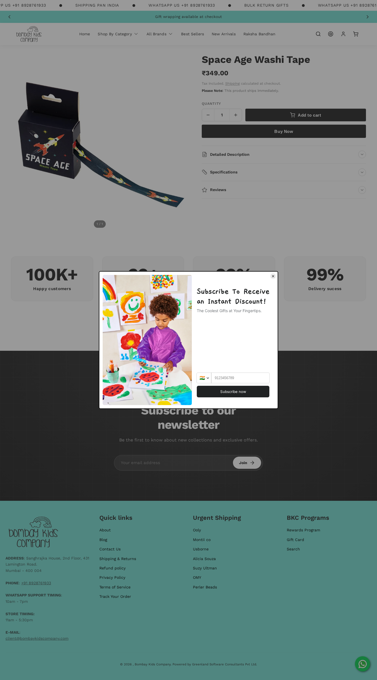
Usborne (201, 549)
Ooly (197, 530)
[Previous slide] (9, 17)
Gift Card (295, 539)
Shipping (232, 83)
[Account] (343, 34)
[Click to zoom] (100, 142)
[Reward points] (331, 34)
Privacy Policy (112, 577)
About (105, 530)
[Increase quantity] (236, 115)
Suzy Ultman (205, 568)
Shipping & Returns (117, 558)
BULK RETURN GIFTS (266, 5)
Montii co (202, 539)
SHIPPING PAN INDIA (97, 5)
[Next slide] (368, 17)
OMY (197, 577)
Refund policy (112, 568)
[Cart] (356, 34)
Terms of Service (115, 587)
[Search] (318, 34)
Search (293, 549)
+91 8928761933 (36, 583)
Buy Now (283, 131)
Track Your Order (115, 596)
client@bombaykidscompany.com (37, 638)
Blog (103, 539)
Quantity (211, 103)
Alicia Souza (204, 558)
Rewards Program (303, 530)
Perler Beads (205, 587)
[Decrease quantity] (208, 115)
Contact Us (110, 549)
